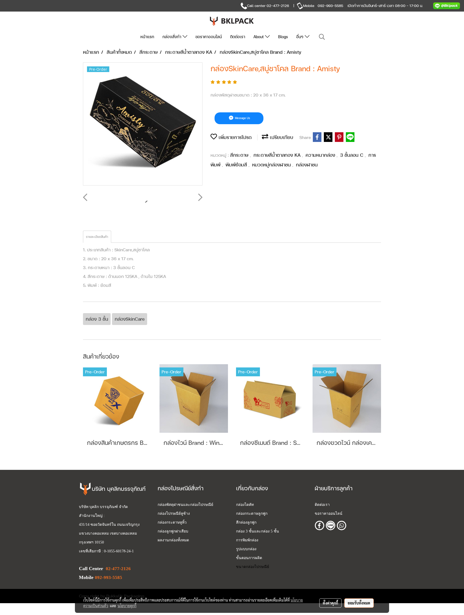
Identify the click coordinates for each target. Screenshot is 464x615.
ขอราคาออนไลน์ (208, 36)
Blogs (283, 36)
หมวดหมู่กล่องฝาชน (272, 165)
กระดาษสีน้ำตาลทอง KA (277, 155)
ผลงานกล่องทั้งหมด (173, 540)
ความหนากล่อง (321, 155)
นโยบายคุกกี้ (127, 605)
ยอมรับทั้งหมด (359, 602)
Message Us (242, 118)
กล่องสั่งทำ (172, 36)
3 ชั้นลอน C (352, 155)
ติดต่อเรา (237, 36)
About (259, 36)
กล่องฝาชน (307, 165)
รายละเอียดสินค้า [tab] (97, 237)
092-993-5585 (330, 5)
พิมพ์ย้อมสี (237, 165)
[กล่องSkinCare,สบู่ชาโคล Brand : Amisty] (142, 124)
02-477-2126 (278, 5)
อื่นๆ (300, 36)
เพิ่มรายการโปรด (234, 137)
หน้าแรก (147, 36)
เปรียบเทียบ (280, 137)
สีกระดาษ (240, 155)
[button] (322, 37)
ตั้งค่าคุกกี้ (330, 602)
